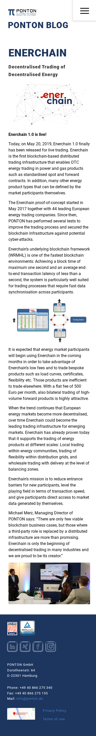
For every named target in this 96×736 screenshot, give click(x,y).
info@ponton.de (29, 699)
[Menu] (83, 11)
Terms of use (54, 719)
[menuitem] (83, 11)
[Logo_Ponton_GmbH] (22, 12)
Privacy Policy (54, 711)
